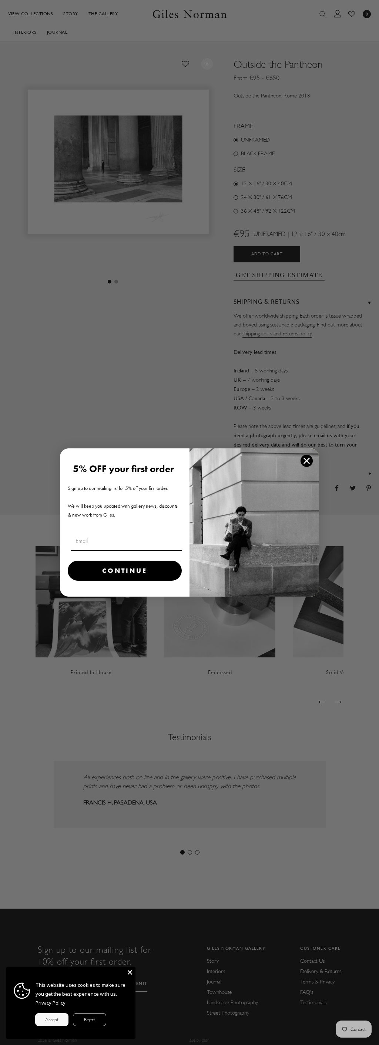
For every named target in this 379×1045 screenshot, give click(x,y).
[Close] (130, 972)
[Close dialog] (306, 460)
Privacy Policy (51, 1002)
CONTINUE (124, 570)
